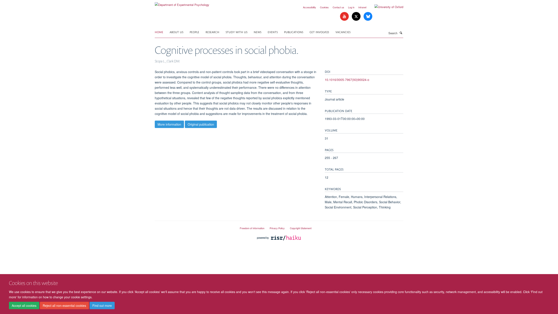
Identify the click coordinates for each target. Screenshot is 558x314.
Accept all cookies (24, 305)
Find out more (102, 305)
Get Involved (319, 32)
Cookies (324, 7)
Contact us (338, 7)
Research (212, 32)
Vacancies (342, 32)
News (257, 32)
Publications (293, 32)
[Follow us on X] (356, 16)
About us (176, 32)
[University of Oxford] (385, 7)
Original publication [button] (201, 124)
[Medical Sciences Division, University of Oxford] (194, 226)
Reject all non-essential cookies (64, 305)
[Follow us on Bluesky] (368, 16)
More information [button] (169, 124)
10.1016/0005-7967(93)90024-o (347, 79)
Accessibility (309, 7)
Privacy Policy (277, 228)
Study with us (236, 32)
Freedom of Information (252, 228)
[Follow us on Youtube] (345, 16)
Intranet (362, 7)
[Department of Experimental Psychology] (182, 3)
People (194, 32)
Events (273, 32)
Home (159, 32)
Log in (351, 7)
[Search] (400, 32)
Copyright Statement (300, 228)
